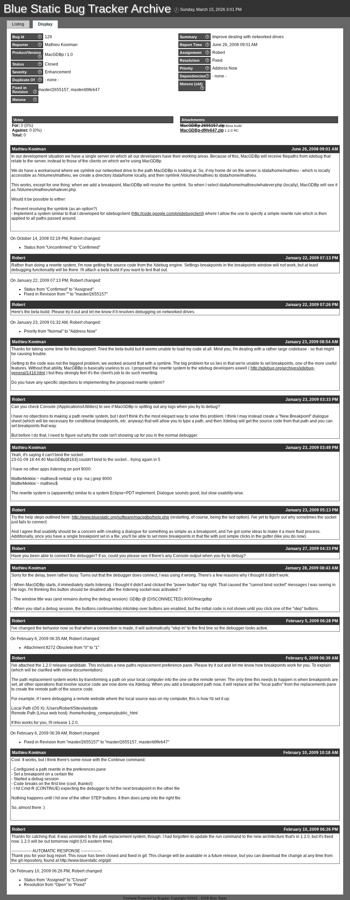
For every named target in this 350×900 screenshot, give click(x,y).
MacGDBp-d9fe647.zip (202, 130)
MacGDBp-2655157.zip (202, 125)
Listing (18, 24)
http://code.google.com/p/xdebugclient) (168, 213)
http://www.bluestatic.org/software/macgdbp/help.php (120, 517)
